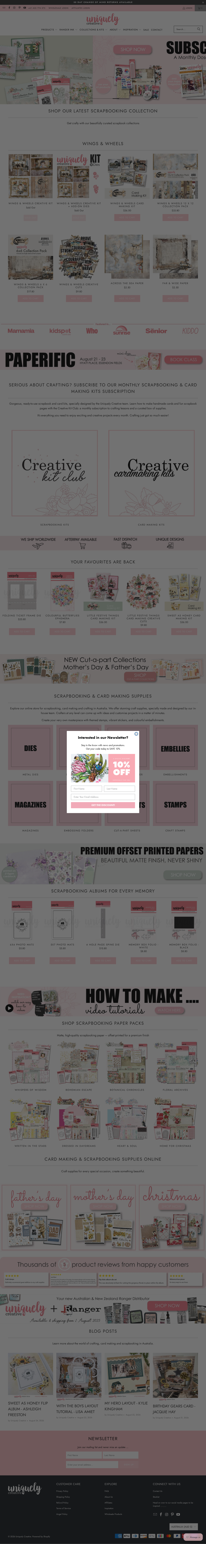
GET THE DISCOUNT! (103, 805)
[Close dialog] (136, 733)
